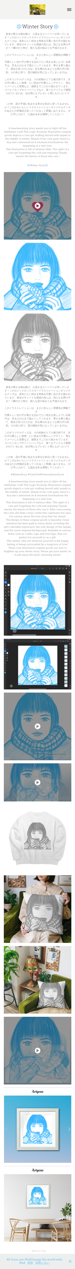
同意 (30, 1262)
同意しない (43, 1262)
